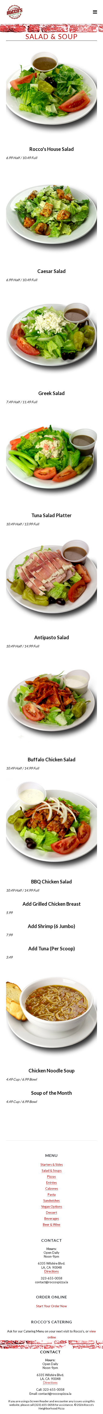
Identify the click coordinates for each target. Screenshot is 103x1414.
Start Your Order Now (51, 1306)
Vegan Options (51, 1206)
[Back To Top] (91, 1402)
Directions (51, 1271)
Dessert (51, 1212)
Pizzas (51, 1176)
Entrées (51, 1182)
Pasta (52, 1194)
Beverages (51, 1218)
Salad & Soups (52, 1170)
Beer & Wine (51, 1224)
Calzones (51, 1188)
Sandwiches (51, 1200)
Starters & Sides (51, 1164)
